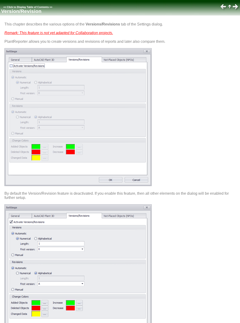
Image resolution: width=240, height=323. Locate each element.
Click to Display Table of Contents (28, 7)
